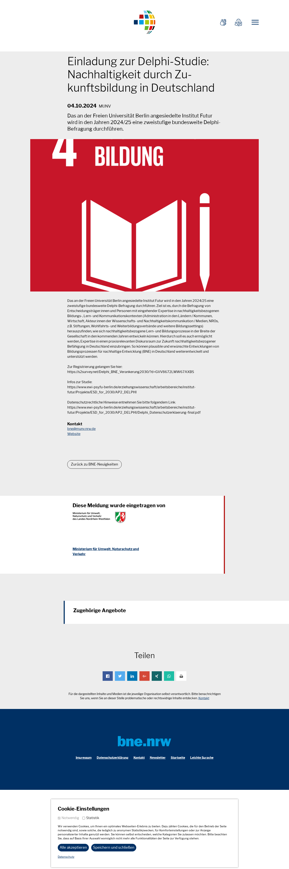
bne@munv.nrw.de (81, 429)
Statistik (92, 818)
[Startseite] (144, 22)
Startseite (178, 758)
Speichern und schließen (113, 847)
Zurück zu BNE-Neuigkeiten (94, 464)
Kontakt (203, 698)
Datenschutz (66, 856)
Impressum (84, 758)
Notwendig (70, 818)
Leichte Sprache (201, 758)
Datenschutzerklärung (112, 758)
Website (73, 434)
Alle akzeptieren (73, 847)
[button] (108, 676)
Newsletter (158, 758)
